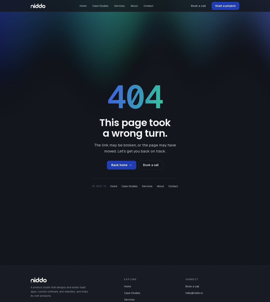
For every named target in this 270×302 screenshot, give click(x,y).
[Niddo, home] (38, 6)
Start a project (225, 6)
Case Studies (100, 6)
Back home (119, 165)
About (134, 6)
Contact (148, 6)
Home (83, 6)
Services (119, 6)
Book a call (198, 6)
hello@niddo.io (194, 293)
